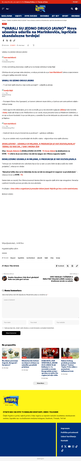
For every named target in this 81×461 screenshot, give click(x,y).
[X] (65, 446)
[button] (75, 2)
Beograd (12, 258)
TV (43, 151)
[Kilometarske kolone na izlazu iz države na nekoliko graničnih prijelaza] (31, 353)
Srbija (51, 258)
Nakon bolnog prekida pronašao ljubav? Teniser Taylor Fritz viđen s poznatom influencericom (69, 366)
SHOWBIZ (45, 357)
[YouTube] (69, 446)
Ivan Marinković (55, 72)
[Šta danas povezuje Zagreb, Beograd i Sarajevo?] (11, 353)
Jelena (62, 110)
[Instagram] (73, 446)
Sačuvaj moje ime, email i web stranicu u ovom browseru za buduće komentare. (29, 328)
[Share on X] (7, 40)
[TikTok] (76, 446)
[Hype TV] (40, 9)
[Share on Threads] (10, 40)
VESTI (4, 24)
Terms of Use (43, 2)
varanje (58, 258)
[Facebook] (62, 446)
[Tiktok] (62, 450)
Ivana (5, 112)
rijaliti (46, 258)
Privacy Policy (30, 2)
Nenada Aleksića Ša (13, 151)
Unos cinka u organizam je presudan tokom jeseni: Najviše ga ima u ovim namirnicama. (44, 188)
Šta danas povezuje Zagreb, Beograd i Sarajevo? (10, 363)
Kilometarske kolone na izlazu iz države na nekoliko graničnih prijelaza (30, 364)
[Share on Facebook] (3, 40)
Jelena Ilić (39, 258)
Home (3, 20)
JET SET (64, 357)
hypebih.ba (21, 258)
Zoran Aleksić (50, 151)
